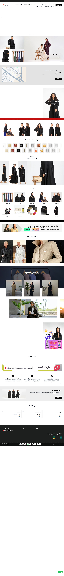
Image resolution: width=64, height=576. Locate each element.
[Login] (5, 5)
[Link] (55, 129)
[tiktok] (6, 444)
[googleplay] (5, 430)
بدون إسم (53, 444)
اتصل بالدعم (36, 432)
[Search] (7, 5)
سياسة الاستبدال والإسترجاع (34, 437)
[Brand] (6, 145)
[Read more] (44, 48)
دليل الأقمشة (36, 434)
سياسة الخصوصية (35, 435)
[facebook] (2, 444)
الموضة (58, 57)
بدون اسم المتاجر (35, 439)
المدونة (36, 430)
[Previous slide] (62, 18)
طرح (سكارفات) (18, 59)
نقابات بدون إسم (6, 59)
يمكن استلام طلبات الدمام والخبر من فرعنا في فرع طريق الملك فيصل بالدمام (38, 119)
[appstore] (10, 430)
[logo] (50, 430)
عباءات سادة (12, 46)
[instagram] (8, 444)
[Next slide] (1, 18)
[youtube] (4, 444)
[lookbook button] (46, 173)
